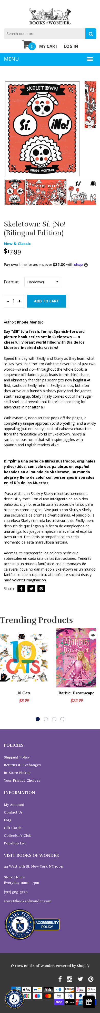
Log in (71, 46)
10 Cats (23, 693)
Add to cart (46, 301)
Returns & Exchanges (22, 765)
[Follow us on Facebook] (21, 588)
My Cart (48, 46)
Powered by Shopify (72, 966)
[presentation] (9, 132)
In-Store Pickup (17, 773)
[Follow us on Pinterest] (41, 588)
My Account (14, 804)
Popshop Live (15, 843)
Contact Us (13, 812)
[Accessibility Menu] (14, 999)
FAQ (7, 820)
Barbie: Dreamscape (76, 693)
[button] (38, 719)
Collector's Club (17, 835)
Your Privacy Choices (22, 780)
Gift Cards (13, 828)
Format (11, 282)
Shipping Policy (17, 757)
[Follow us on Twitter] (31, 588)
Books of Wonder (39, 966)
